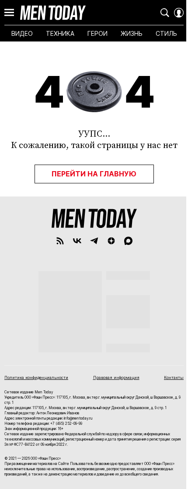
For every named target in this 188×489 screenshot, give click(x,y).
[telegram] (94, 241)
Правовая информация (116, 377)
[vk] (77, 241)
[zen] (111, 241)
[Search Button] (165, 12)
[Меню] (9, 12)
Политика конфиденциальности (36, 377)
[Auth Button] (179, 12)
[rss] (60, 241)
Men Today (53, 13)
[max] (128, 241)
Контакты (174, 377)
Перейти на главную (94, 173)
